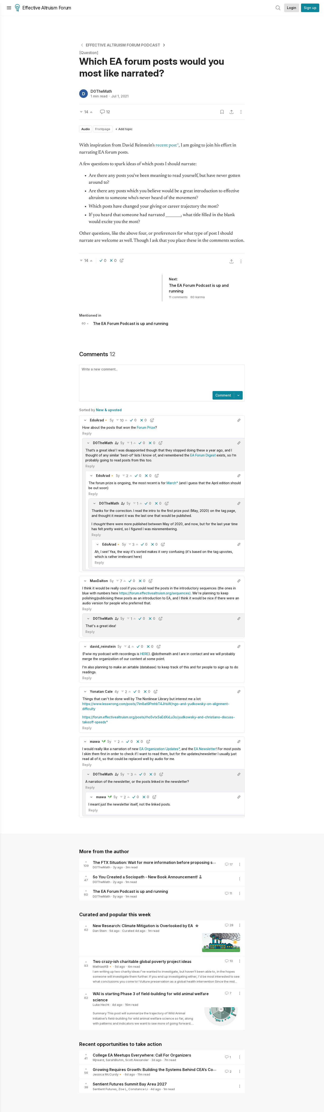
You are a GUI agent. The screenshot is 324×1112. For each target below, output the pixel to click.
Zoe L (122, 1089)
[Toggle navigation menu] (9, 8)
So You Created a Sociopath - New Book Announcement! (145, 877)
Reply (87, 433)
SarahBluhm (115, 1060)
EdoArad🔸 (99, 420)
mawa (95, 741)
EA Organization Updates (158, 749)
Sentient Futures (105, 1089)
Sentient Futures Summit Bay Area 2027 (130, 1084)
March (171, 483)
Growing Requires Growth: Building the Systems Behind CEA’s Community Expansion (171, 1069)
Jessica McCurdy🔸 (107, 1074)
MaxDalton (99, 581)
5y (112, 420)
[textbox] (161, 378)
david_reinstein (103, 646)
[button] (85, 420)
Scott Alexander (137, 1060)
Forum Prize (146, 427)
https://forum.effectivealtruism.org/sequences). (155, 593)
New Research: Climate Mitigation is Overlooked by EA (143, 925)
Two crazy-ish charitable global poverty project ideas (142, 961)
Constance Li (138, 1089)
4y (117, 691)
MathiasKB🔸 (102, 966)
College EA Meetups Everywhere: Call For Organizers (142, 1055)
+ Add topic (124, 129)
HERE (144, 654)
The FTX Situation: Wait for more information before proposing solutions (160, 862)
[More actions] (241, 112)
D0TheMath (101, 91)
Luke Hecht (101, 1005)
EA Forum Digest (203, 455)
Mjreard (98, 1060)
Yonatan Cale (101, 691)
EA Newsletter (205, 749)
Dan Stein (100, 931)
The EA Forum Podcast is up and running (130, 891)
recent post (166, 145)
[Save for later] (222, 112)
